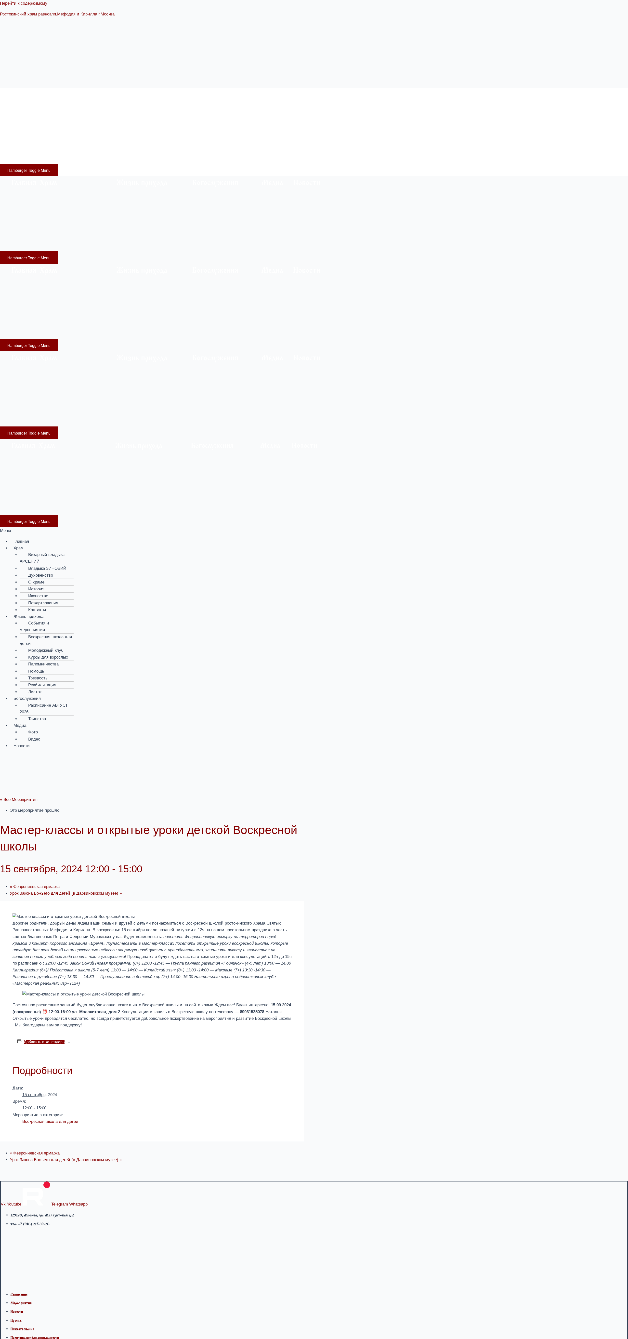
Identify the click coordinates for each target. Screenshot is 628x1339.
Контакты (37, 610)
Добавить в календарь (44, 1042)
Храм (34, 96)
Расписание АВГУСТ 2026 (44, 708)
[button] (314, 530)
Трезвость (38, 678)
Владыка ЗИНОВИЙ (47, 568)
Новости (291, 96)
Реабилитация (42, 685)
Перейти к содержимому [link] (23, 3)
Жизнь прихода (123, 96)
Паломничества (43, 664)
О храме (36, 582)
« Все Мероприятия (19, 799)
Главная (19, 96)
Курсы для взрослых (48, 657)
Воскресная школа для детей (46, 640)
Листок (34, 691)
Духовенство (40, 575)
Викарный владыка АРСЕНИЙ (42, 558)
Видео (34, 739)
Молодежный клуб (46, 650)
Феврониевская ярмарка (35, 886)
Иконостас (38, 596)
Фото (33, 732)
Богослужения (198, 96)
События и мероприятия (34, 626)
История (36, 589)
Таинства (37, 718)
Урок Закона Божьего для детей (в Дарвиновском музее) (66, 893)
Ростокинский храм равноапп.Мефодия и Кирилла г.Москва (57, 14)
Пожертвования (43, 603)
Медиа (257, 96)
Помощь (36, 671)
